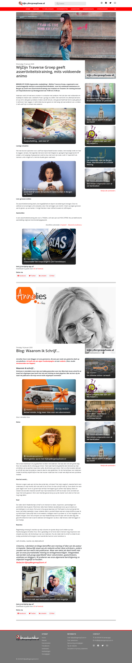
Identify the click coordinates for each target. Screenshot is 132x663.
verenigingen (102, 9)
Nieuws (44, 640)
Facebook (22, 276)
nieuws (36, 9)
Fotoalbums (45, 646)
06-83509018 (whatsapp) (103, 638)
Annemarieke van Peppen (25, 363)
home (28, 9)
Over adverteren (72, 640)
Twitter (33, 276)
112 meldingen (48, 9)
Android (40, 269)
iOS (34, 269)
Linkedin (43, 276)
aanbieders (75, 9)
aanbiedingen (88, 9)
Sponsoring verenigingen (75, 643)
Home (44, 638)
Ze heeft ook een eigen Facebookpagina (40, 361)
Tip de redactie (72, 646)
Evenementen (46, 643)
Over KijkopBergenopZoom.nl (76, 638)
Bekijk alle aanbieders (108, 191)
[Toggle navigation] (115, 9)
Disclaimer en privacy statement (77, 649)
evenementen (62, 9)
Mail (52, 276)
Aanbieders (45, 649)
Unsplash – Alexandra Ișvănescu (71, 225)
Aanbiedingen (46, 651)
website (62, 361)
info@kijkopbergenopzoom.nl (103, 640)
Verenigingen (46, 654)
